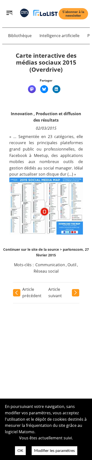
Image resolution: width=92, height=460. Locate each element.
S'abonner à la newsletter (73, 13)
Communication (50, 264)
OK (20, 451)
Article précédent (31, 292)
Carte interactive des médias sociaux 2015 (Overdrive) (46, 62)
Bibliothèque (20, 35)
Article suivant (55, 292)
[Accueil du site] (45, 14)
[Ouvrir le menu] (9, 13)
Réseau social (46, 271)
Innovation (22, 113)
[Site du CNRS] (24, 14)
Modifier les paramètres (54, 451)
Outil (71, 264)
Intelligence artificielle (59, 35)
